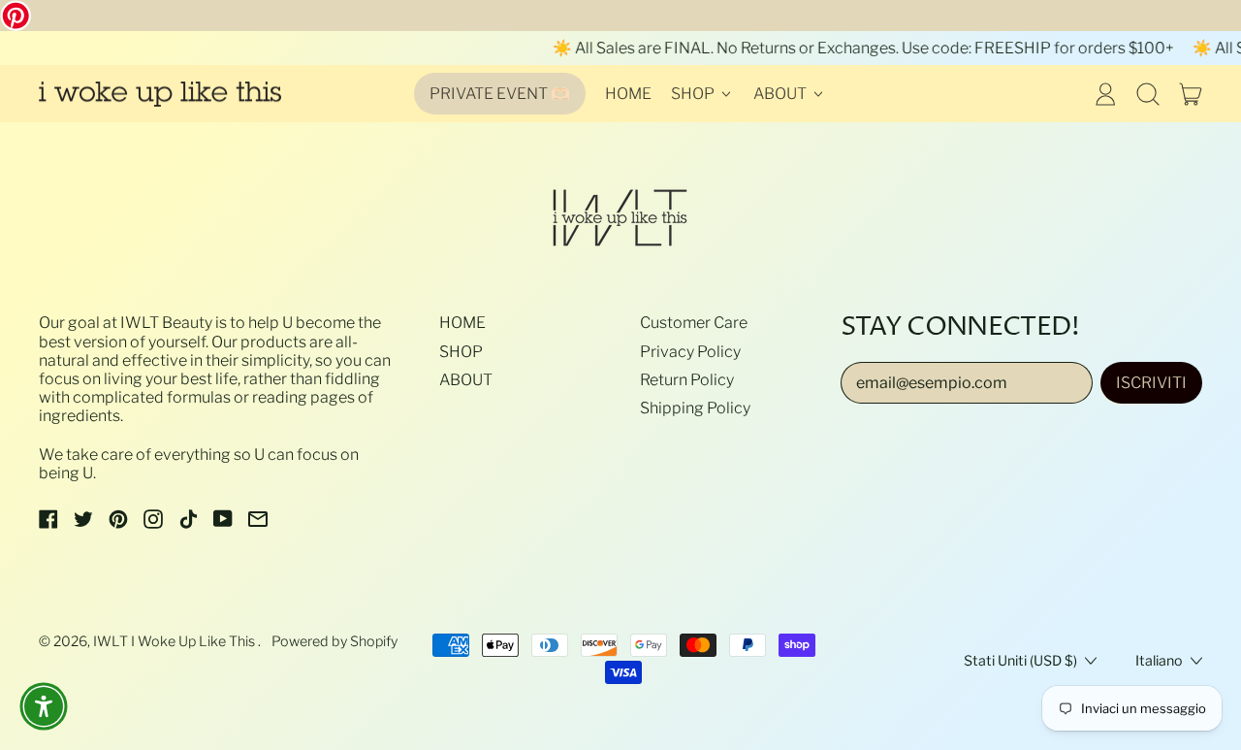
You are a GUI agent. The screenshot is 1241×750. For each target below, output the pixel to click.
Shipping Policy (695, 408)
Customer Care (694, 322)
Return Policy (687, 380)
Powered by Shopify (334, 641)
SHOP (461, 351)
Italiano (1159, 660)
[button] (1148, 94)
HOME (628, 93)
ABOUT (466, 380)
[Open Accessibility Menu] (43, 706)
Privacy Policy (690, 351)
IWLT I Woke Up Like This (175, 641)
